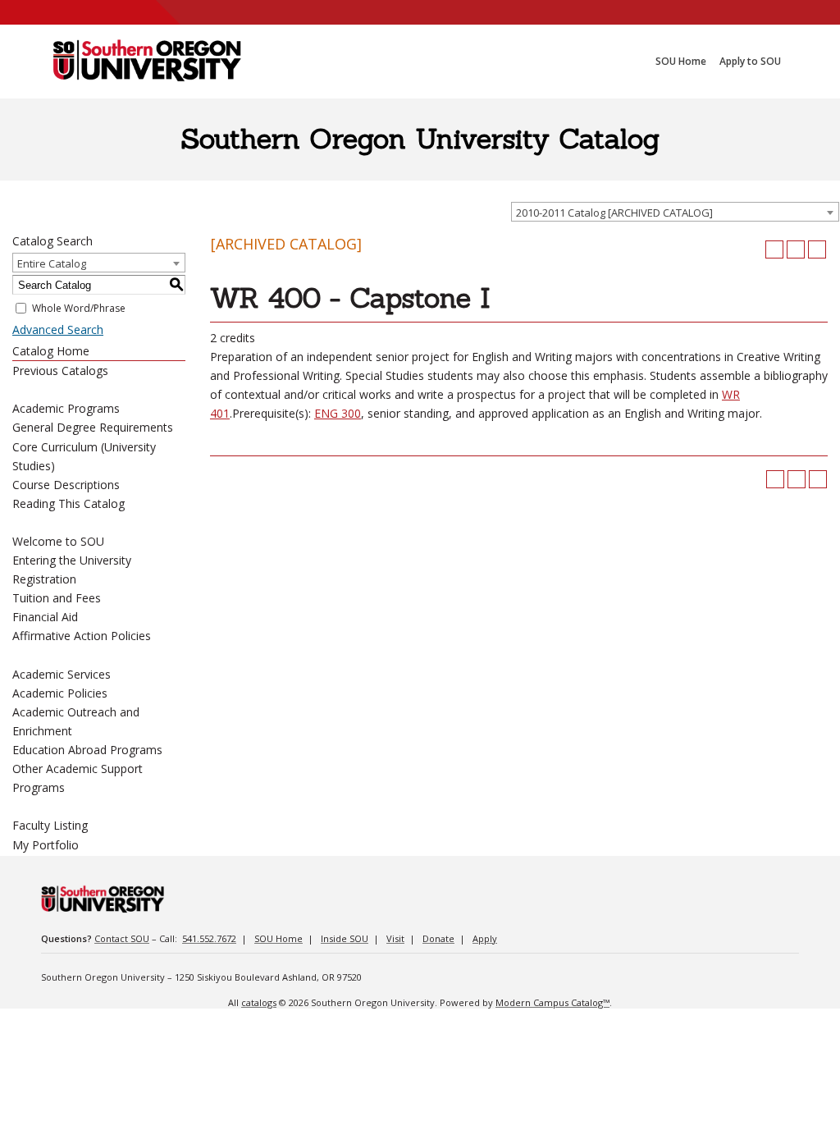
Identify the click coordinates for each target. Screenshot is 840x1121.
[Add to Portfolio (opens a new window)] (774, 249)
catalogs (258, 1002)
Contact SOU (121, 938)
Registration (44, 579)
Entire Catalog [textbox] (51, 263)
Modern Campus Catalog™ (552, 1002)
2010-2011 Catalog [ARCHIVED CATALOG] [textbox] (614, 212)
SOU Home (278, 938)
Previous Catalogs (60, 370)
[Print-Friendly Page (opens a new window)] (796, 249)
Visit (395, 938)
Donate (438, 938)
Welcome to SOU (58, 541)
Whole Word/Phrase (79, 308)
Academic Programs (66, 408)
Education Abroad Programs (87, 749)
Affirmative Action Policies (81, 635)
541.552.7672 (209, 938)
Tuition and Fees (56, 598)
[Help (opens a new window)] (817, 249)
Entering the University (71, 560)
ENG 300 (337, 413)
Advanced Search (57, 329)
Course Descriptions (66, 484)
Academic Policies (59, 693)
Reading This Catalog (68, 503)
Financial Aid (45, 617)
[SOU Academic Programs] (146, 61)
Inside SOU (344, 938)
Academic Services (61, 674)
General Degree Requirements (92, 427)
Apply (484, 938)
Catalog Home (50, 351)
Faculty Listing (50, 825)
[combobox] (675, 212)
